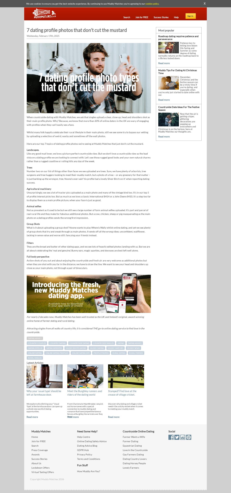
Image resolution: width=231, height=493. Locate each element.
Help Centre (83, 436)
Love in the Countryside (135, 450)
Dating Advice (35, 338)
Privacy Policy (84, 454)
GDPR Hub (83, 450)
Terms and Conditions (88, 458)
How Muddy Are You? (88, 471)
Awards (35, 454)
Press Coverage (39, 450)
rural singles (35, 358)
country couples (37, 343)
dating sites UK (35, 348)
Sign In (190, 16)
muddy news (133, 348)
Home (34, 436)
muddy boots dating (76, 348)
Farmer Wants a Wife (134, 436)
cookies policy (152, 3)
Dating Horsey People (134, 463)
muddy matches (115, 348)
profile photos (101, 353)
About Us (36, 463)
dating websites (54, 348)
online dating (35, 353)
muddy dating (97, 348)
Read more (32, 416)
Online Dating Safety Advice (92, 441)
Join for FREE (38, 441)
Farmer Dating (130, 441)
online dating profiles (57, 353)
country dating (58, 343)
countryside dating (79, 343)
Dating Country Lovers (135, 458)
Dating (121, 343)
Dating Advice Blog (87, 445)
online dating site (81, 353)
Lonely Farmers (131, 467)
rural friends (136, 353)
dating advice (135, 343)
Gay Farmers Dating (133, 454)
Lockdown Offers (40, 467)
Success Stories (39, 458)
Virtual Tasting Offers (42, 472)
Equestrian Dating (132, 445)
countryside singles (103, 343)
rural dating (118, 353)
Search (35, 445)
